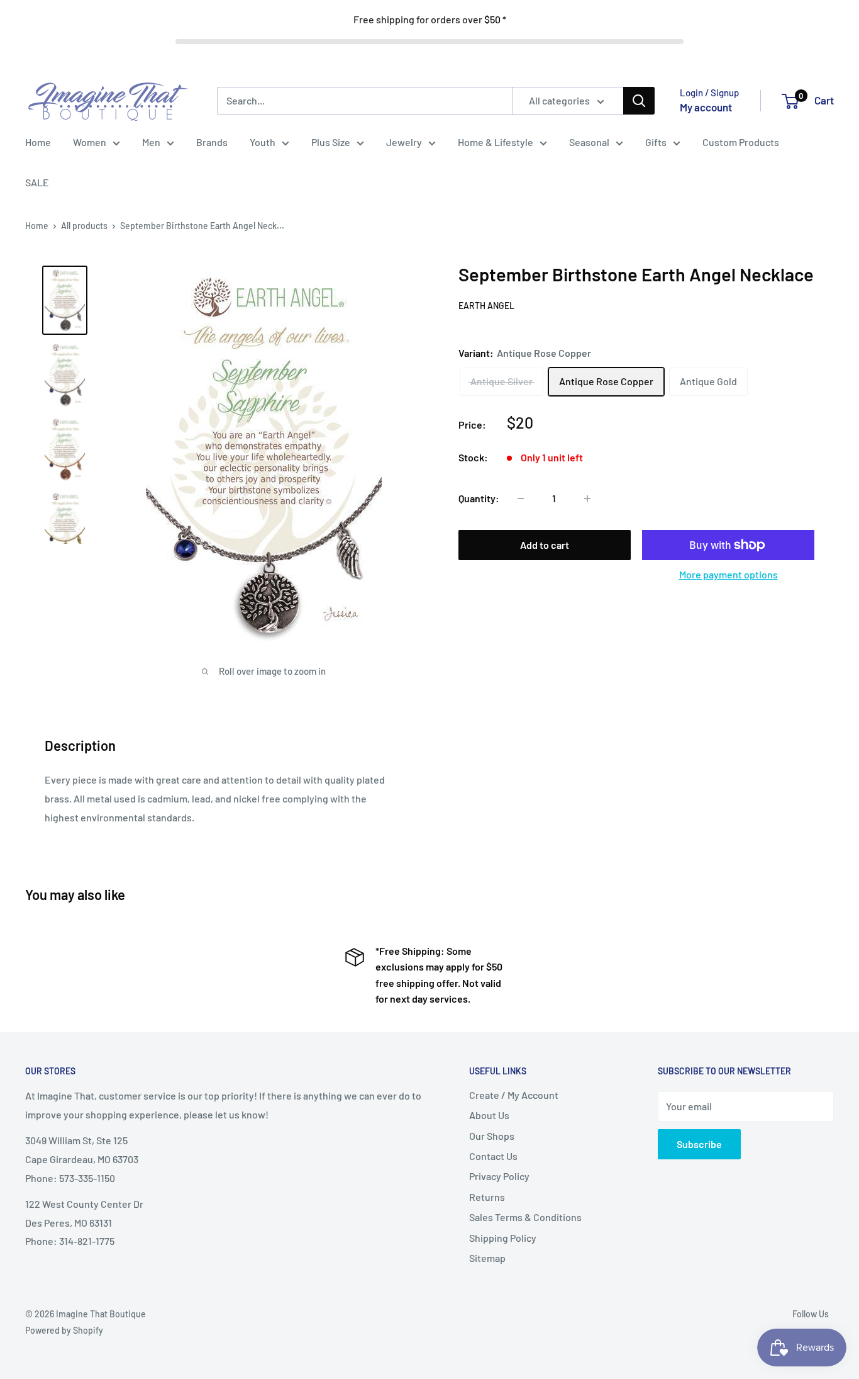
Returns (487, 1197)
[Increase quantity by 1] (587, 498)
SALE (37, 182)
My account (706, 107)
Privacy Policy (499, 1176)
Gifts (656, 142)
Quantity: (478, 498)
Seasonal (589, 142)
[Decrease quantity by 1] (520, 498)
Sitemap (487, 1258)
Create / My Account (513, 1095)
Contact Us (493, 1156)
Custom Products (740, 142)
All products (84, 225)
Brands (212, 142)
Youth (262, 142)
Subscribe (699, 1144)
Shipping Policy (502, 1238)
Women (89, 142)
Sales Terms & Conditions (525, 1217)
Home (38, 142)
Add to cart (544, 545)
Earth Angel (486, 305)
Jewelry (404, 142)
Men (151, 142)
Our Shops (491, 1136)
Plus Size (330, 142)
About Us (489, 1115)
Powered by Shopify (64, 1330)
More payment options (728, 574)
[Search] (639, 101)
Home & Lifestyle (495, 142)
